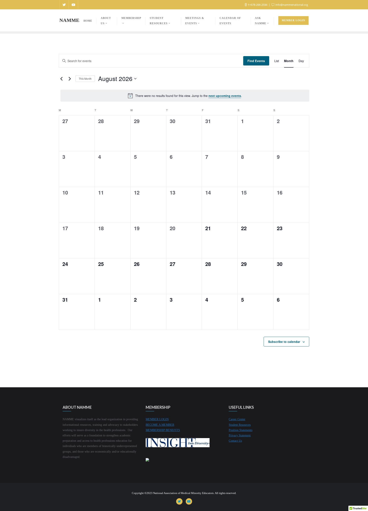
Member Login (293, 20)
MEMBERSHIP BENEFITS (163, 430)
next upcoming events (224, 96)
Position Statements (240, 430)
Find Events (256, 61)
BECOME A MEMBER (160, 424)
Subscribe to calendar (284, 341)
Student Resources (240, 424)
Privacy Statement (240, 435)
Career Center (237, 419)
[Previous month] (61, 78)
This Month (85, 78)
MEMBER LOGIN (157, 419)
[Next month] (69, 78)
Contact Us (235, 440)
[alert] (184, 96)
